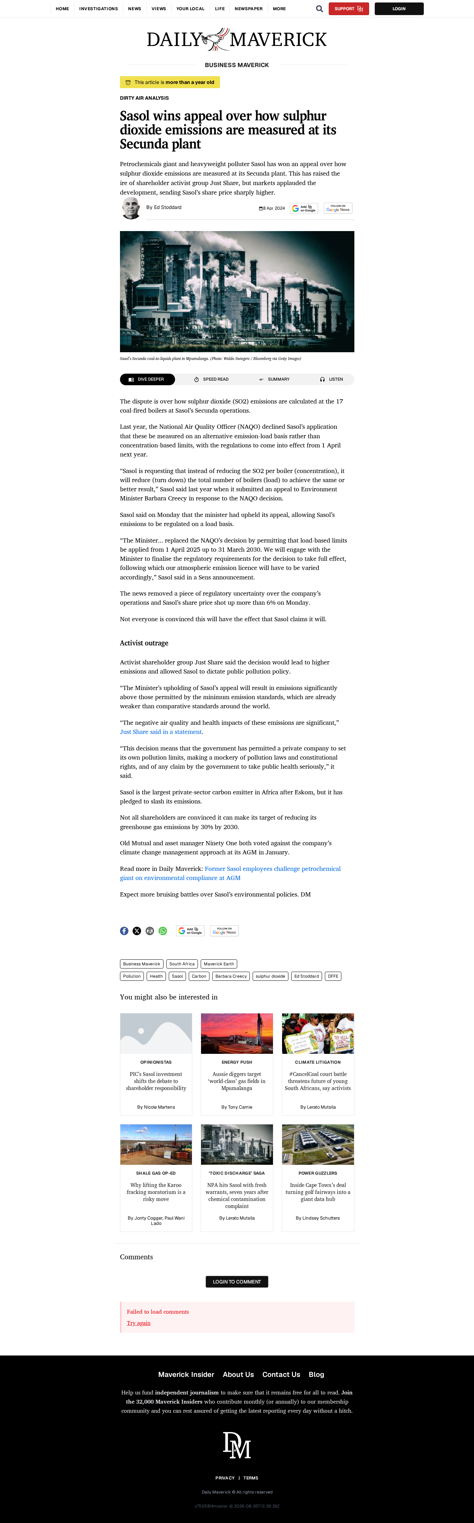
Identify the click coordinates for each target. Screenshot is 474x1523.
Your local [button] (190, 9)
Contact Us (281, 1374)
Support (344, 9)
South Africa (182, 964)
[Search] (319, 8)
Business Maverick (141, 964)
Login (399, 9)
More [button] (279, 9)
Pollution (132, 976)
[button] (304, 208)
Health (156, 976)
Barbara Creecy (231, 976)
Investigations (98, 9)
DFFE (333, 976)
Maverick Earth (219, 964)
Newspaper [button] (248, 9)
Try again (139, 1323)
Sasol (177, 976)
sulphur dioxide (270, 976)
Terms (251, 1478)
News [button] (134, 9)
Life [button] (220, 9)
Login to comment (237, 1282)
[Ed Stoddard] (131, 207)
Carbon (199, 976)
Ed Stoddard (167, 207)
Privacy (224, 1478)
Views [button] (159, 9)
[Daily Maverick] (237, 39)
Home (62, 9)
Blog (316, 1374)
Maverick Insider (186, 1374)
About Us (238, 1374)
